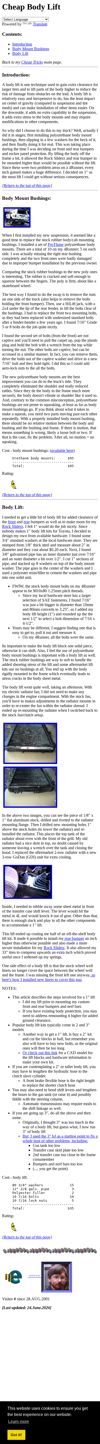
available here (62, 450)
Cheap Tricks (32, 62)
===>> (34, 1276)
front (12, 522)
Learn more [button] (18, 1421)
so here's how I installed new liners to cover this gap (48, 977)
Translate (40, 24)
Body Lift (20, 53)
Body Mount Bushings (30, 49)
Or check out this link (40, 1053)
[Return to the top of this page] (27, 185)
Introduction (22, 44)
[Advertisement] (50, 1364)
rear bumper (74, 938)
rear (27, 522)
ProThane (56, 244)
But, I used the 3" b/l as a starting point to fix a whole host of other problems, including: (60, 1138)
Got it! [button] (16, 1435)
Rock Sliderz (12, 526)
